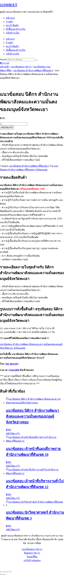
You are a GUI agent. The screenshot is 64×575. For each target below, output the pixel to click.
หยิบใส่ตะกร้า (7, 127)
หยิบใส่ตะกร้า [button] (13, 433)
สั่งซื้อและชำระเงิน (15, 29)
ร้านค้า (9, 21)
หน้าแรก (10, 18)
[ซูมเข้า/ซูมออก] (1, 571)
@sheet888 (13, 370)
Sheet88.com (6, 566)
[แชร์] (7, 571)
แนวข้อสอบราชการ (21, 66)
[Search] (36, 60)
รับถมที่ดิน (32, 556)
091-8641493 (12, 364)
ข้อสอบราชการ (32, 553)
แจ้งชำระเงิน (12, 33)
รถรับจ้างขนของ (32, 560)
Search (3, 59)
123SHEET (8, 5)
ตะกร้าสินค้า (12, 25)
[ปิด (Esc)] (10, 571)
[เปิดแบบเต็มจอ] (4, 571)
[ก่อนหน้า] (1, 574)
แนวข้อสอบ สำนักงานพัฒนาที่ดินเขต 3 (33, 70)
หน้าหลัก (4, 66)
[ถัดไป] (4, 574)
